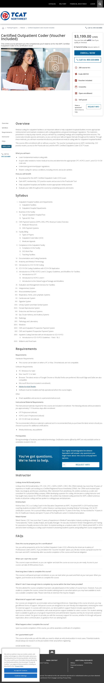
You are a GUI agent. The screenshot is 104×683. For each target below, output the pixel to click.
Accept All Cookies (20, 670)
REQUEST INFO (93, 107)
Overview (5, 123)
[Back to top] (52, 660)
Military (73, 663)
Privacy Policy (67, 678)
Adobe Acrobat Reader (27, 386)
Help (72, 667)
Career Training (43, 663)
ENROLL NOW (87, 52)
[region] (21, 665)
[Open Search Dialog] (100, 3)
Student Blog (88, 663)
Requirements (7, 132)
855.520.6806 (5, 156)
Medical (22, 28)
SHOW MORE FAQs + (23, 646)
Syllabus (5, 128)
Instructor (5, 137)
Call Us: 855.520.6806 (93, 28)
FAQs (3, 141)
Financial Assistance (77, 665)
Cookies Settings (21, 676)
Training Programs (12, 28)
